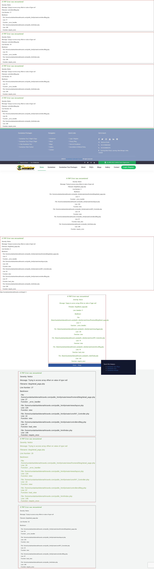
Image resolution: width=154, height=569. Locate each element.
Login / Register (73, 138)
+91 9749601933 (105, 145)
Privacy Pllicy (73, 141)
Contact (51, 149)
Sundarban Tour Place (113, 366)
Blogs (50, 144)
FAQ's (91, 167)
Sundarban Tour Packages (68, 167)
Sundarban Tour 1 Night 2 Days (28, 138)
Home (42, 167)
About (51, 141)
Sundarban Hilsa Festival (26, 147)
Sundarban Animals (112, 370)
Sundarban (52, 138)
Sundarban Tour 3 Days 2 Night (28, 141)
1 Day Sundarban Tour (25, 144)
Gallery (51, 147)
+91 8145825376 (105, 147)
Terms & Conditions (74, 144)
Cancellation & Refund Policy (77, 147)
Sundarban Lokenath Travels (74, 159)
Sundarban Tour (111, 368)
